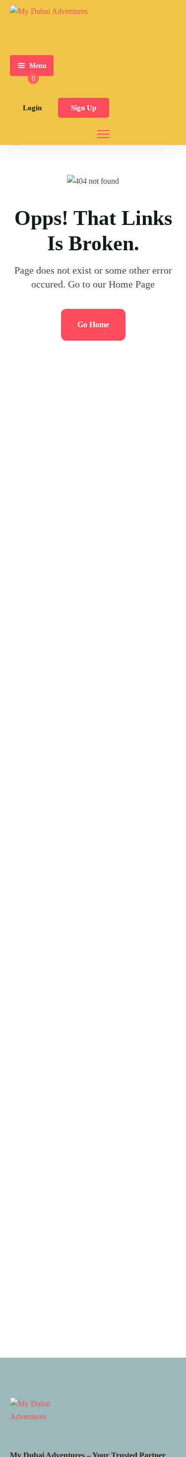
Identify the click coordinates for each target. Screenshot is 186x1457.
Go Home (93, 324)
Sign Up (83, 108)
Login (32, 108)
